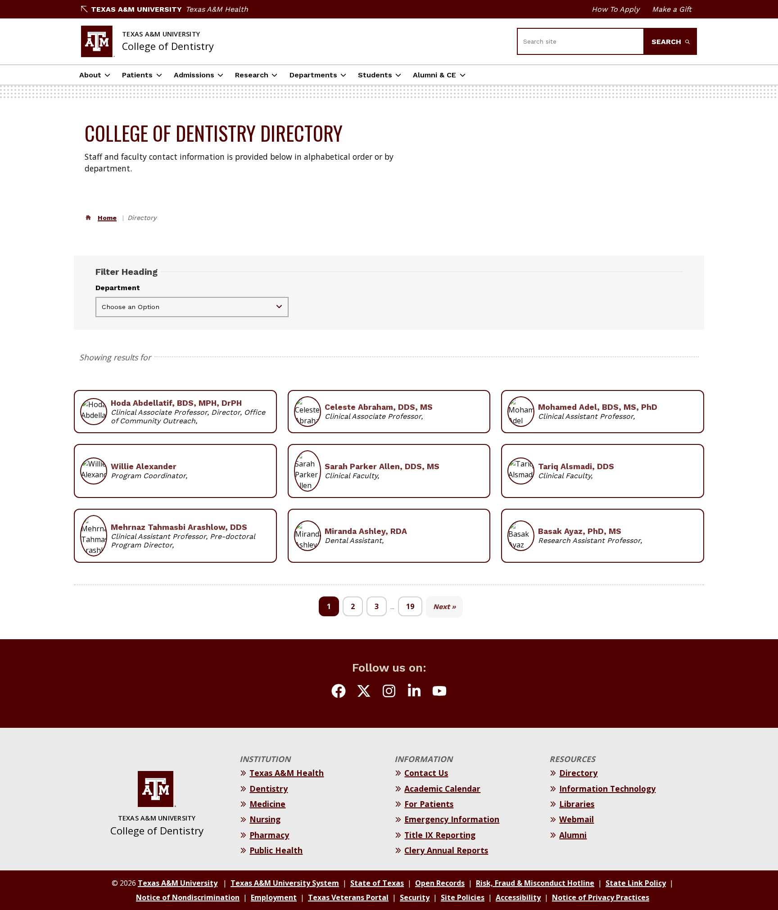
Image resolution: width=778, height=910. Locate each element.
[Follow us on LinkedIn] (414, 692)
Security (415, 897)
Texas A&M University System (285, 883)
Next (441, 606)
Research (251, 75)
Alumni (573, 834)
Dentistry (268, 788)
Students (375, 75)
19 (410, 606)
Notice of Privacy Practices (600, 897)
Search (667, 41)
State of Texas (377, 883)
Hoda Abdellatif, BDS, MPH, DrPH (176, 403)
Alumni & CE (434, 75)
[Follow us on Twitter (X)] (363, 692)
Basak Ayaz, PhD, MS (579, 531)
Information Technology (607, 788)
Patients (137, 75)
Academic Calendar (442, 788)
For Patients (428, 803)
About (90, 75)
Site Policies (462, 897)
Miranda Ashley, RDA (366, 531)
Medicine (267, 803)
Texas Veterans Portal (348, 897)
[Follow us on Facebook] (338, 692)
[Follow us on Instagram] (389, 692)
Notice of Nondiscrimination (188, 897)
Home (107, 217)
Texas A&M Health (216, 9)
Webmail (576, 819)
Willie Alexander (143, 466)
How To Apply (615, 9)
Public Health (276, 850)
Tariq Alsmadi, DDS (576, 466)
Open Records (440, 883)
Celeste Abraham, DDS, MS (379, 407)
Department (117, 287)
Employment (274, 897)
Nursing (264, 819)
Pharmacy (269, 834)
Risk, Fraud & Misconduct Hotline (535, 883)
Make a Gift (672, 9)
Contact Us (426, 772)
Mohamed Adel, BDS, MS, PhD (597, 407)
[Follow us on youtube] (439, 692)
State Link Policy (636, 883)
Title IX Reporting (439, 834)
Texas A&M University (136, 9)
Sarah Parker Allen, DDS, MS (382, 466)
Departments (313, 75)
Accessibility (518, 897)
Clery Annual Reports (446, 850)
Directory (578, 772)
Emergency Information (451, 819)
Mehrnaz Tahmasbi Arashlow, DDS (179, 527)
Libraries (576, 803)
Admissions (194, 75)
